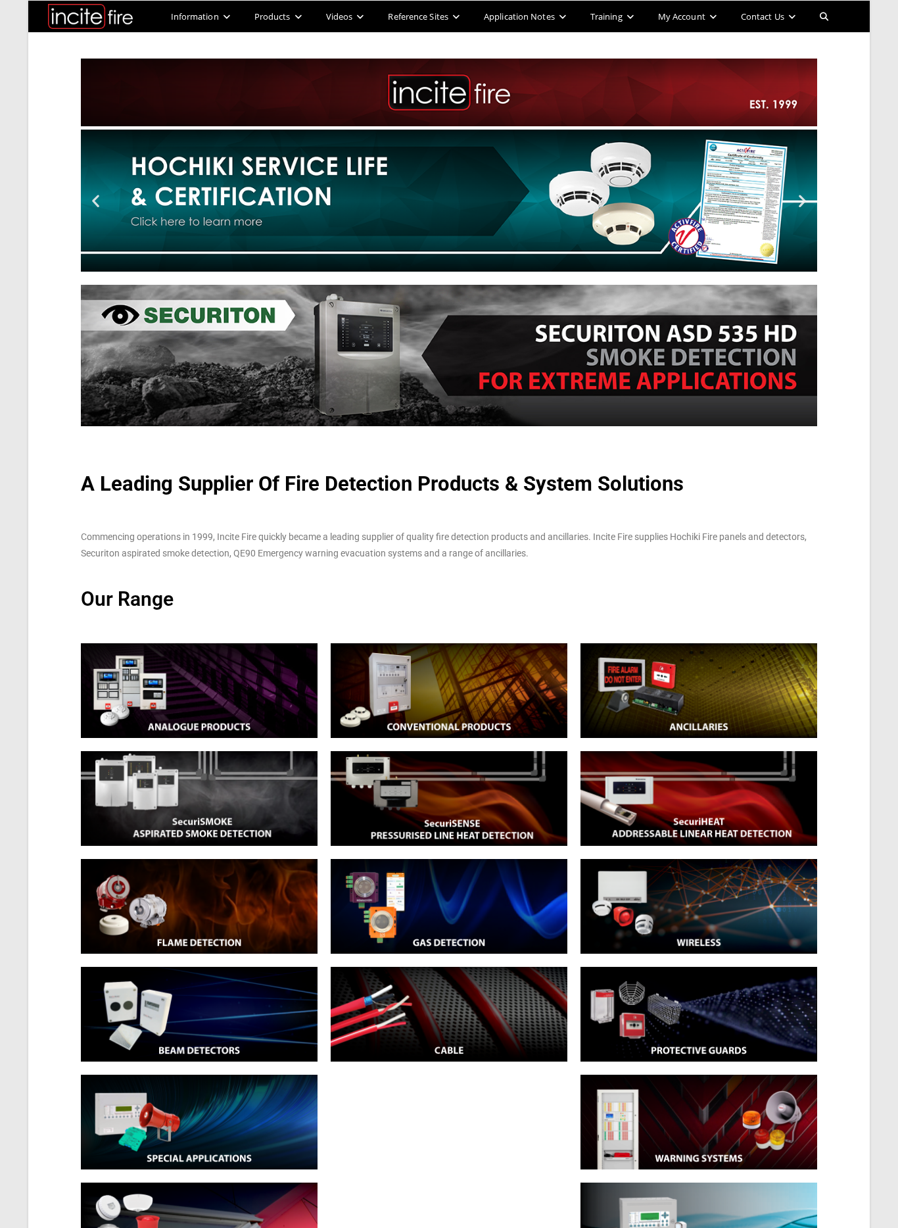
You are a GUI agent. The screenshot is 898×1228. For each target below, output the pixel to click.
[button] (95, 201)
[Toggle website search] (824, 16)
